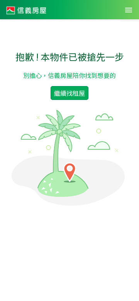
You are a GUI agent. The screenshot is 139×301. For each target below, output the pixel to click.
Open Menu (128, 10)
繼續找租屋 (69, 93)
